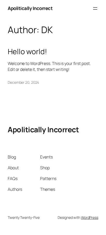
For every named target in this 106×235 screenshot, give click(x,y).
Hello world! (27, 52)
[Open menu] (95, 8)
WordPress (89, 217)
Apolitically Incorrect (30, 8)
